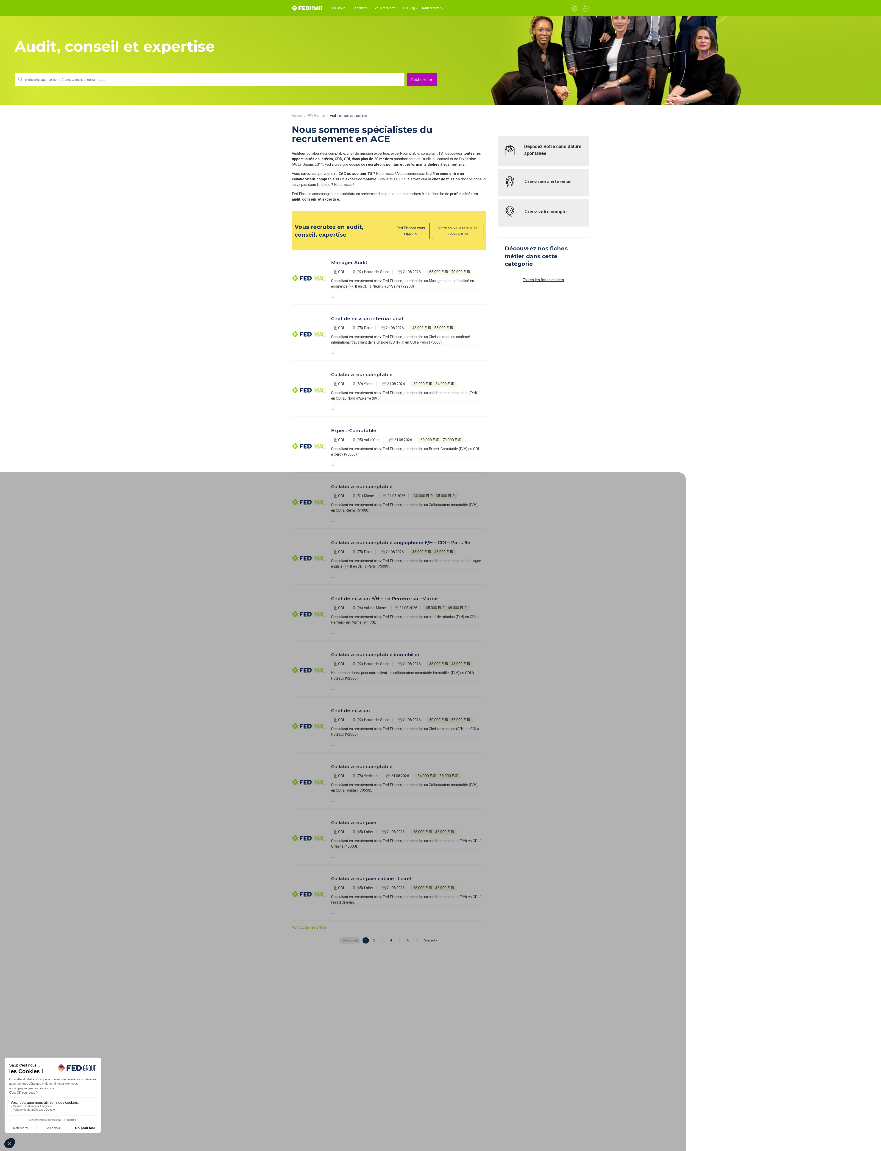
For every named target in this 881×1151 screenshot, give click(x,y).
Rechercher (421, 79)
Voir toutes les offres (309, 927)
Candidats (360, 8)
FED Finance (316, 116)
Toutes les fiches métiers (543, 280)
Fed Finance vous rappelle (411, 231)
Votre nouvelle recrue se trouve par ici (457, 231)
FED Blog (408, 8)
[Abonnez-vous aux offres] (575, 8)
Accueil (297, 116)
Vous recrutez (385, 8)
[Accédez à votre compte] (585, 8)
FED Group (338, 8)
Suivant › (430, 940)
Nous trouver (431, 8)
